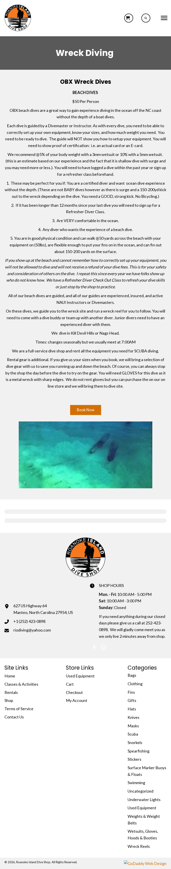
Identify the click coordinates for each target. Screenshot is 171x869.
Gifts (132, 700)
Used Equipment (80, 675)
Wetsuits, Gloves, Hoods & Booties (143, 834)
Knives (133, 717)
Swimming (136, 782)
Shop (8, 700)
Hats (132, 708)
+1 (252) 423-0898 (29, 621)
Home (9, 675)
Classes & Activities (21, 684)
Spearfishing (138, 750)
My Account (76, 700)
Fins (131, 692)
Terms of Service (18, 708)
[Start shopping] (128, 18)
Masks (133, 725)
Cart (70, 684)
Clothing (135, 683)
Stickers (134, 759)
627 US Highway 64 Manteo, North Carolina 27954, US (43, 609)
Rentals (11, 692)
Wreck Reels (139, 846)
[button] (85, 410)
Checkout (74, 692)
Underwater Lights (144, 799)
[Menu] (164, 18)
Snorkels (135, 742)
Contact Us (14, 716)
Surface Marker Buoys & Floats (147, 771)
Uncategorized (140, 791)
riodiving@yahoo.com (32, 630)
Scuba (133, 734)
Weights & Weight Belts (144, 819)
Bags (132, 675)
